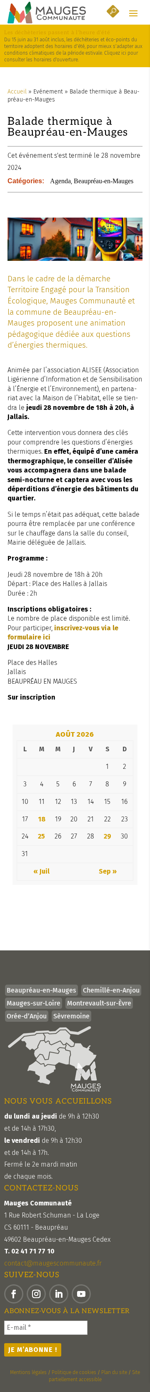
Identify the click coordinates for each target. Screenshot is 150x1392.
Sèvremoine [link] (71, 1016)
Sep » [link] (108, 871)
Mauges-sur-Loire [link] (33, 1003)
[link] (47, 12)
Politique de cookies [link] (74, 1372)
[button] (133, 13)
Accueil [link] (17, 91)
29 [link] (107, 836)
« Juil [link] (41, 871)
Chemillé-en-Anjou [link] (111, 990)
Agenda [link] (60, 180)
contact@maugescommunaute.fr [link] (53, 1263)
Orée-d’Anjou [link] (27, 1016)
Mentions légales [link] (28, 1372)
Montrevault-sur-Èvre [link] (99, 1003)
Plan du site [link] (114, 1372)
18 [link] (41, 819)
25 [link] (41, 836)
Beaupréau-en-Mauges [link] (103, 180)
